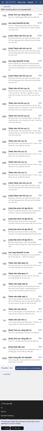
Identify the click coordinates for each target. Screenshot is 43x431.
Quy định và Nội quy (7, 416)
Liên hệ (3, 411)
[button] (21, 408)
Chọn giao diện (7, 403)
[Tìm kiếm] (40, 2)
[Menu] (2, 2)
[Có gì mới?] (36, 2)
